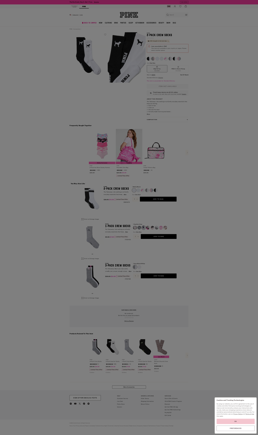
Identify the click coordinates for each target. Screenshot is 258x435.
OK (235, 421)
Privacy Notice (238, 414)
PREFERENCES (235, 428)
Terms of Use (250, 414)
